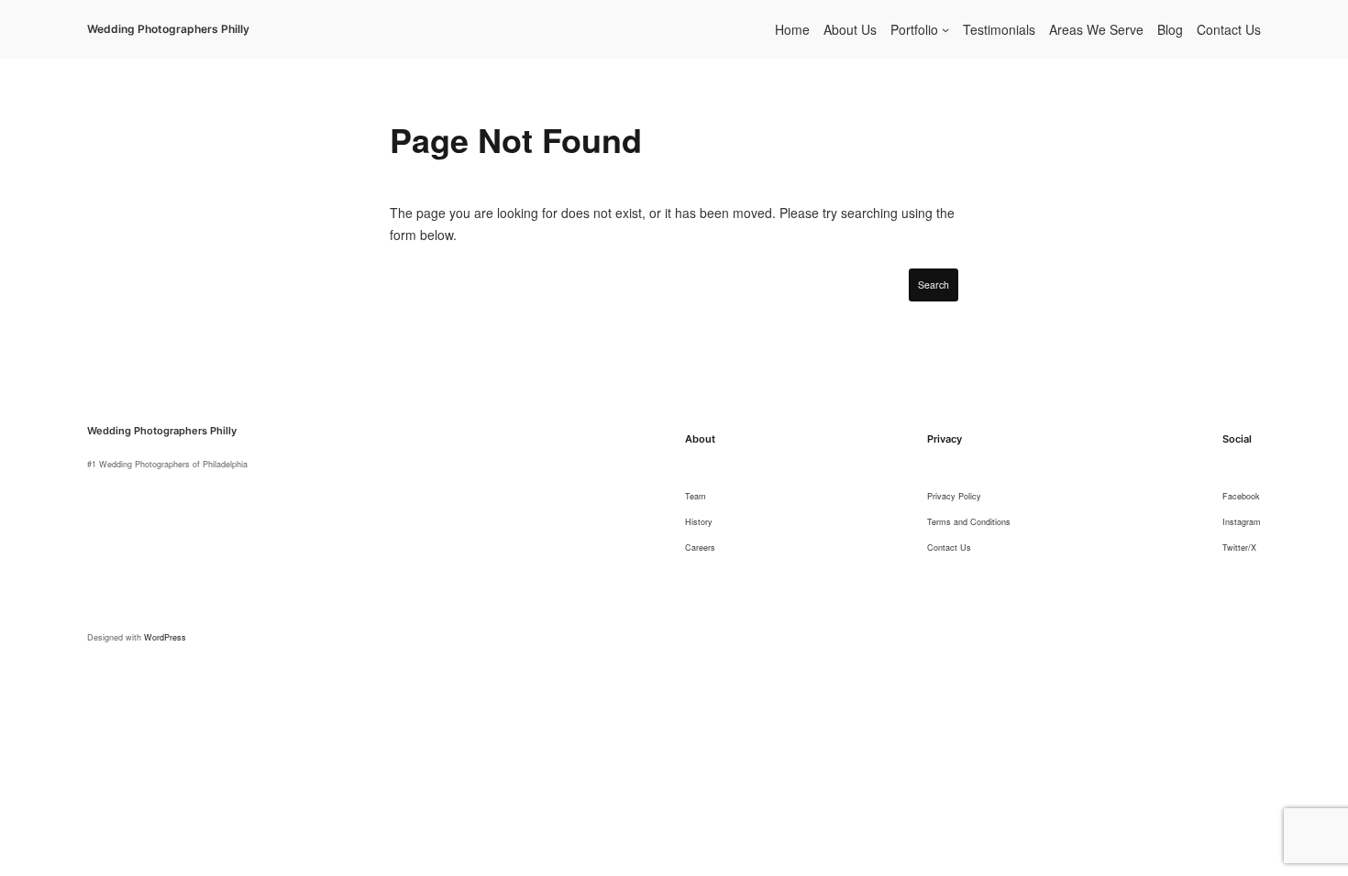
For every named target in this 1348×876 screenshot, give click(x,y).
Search (933, 284)
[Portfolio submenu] (945, 29)
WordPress (165, 637)
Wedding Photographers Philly (168, 29)
